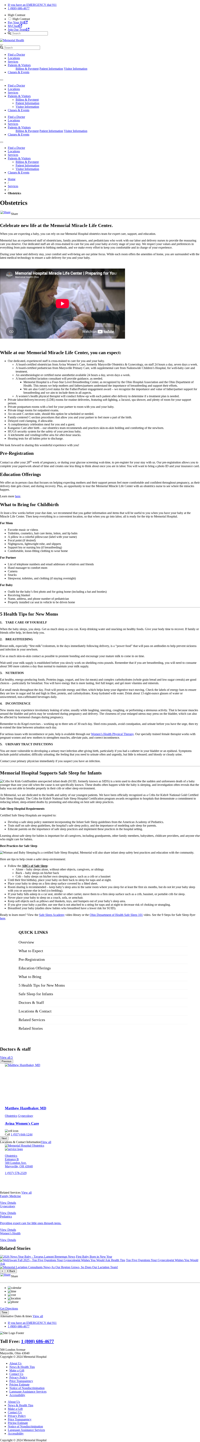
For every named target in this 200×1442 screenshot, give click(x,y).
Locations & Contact (35, 1011)
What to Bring (30, 976)
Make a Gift (16, 1370)
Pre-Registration (32, 959)
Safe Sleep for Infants (36, 994)
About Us (15, 1363)
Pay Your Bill (16, 22)
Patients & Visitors (19, 65)
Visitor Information (75, 68)
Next (4, 1138)
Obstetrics (11, 1115)
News (71, 1256)
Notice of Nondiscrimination (27, 1388)
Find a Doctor (16, 54)
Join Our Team (17, 29)
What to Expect (31, 951)
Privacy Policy (18, 1377)
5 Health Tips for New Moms (42, 985)
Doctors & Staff (31, 1002)
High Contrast (21, 19)
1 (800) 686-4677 (18, 8)
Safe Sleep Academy (52, 914)
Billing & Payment (27, 68)
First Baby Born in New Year (94, 1256)
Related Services (32, 1020)
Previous (7, 1061)
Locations (14, 58)
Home (11, 179)
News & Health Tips (22, 1367)
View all (46, 1142)
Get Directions (9, 1308)
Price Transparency (21, 1381)
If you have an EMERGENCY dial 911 (32, 4)
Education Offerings (35, 968)
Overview (26, 942)
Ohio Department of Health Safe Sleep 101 (116, 914)
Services (13, 61)
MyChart (13, 26)
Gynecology (25, 1115)
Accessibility (17, 1395)
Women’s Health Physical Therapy (112, 734)
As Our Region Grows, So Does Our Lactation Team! (84, 1267)
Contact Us (16, 1374)
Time (4, 1312)
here (17, 496)
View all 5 (6, 1057)
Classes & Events (18, 72)
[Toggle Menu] (1, 80)
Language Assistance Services (27, 1391)
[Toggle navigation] (1, 44)
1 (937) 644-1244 (21, 1134)
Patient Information (51, 68)
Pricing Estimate (19, 1384)
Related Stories (31, 1028)
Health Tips (118, 1260)
